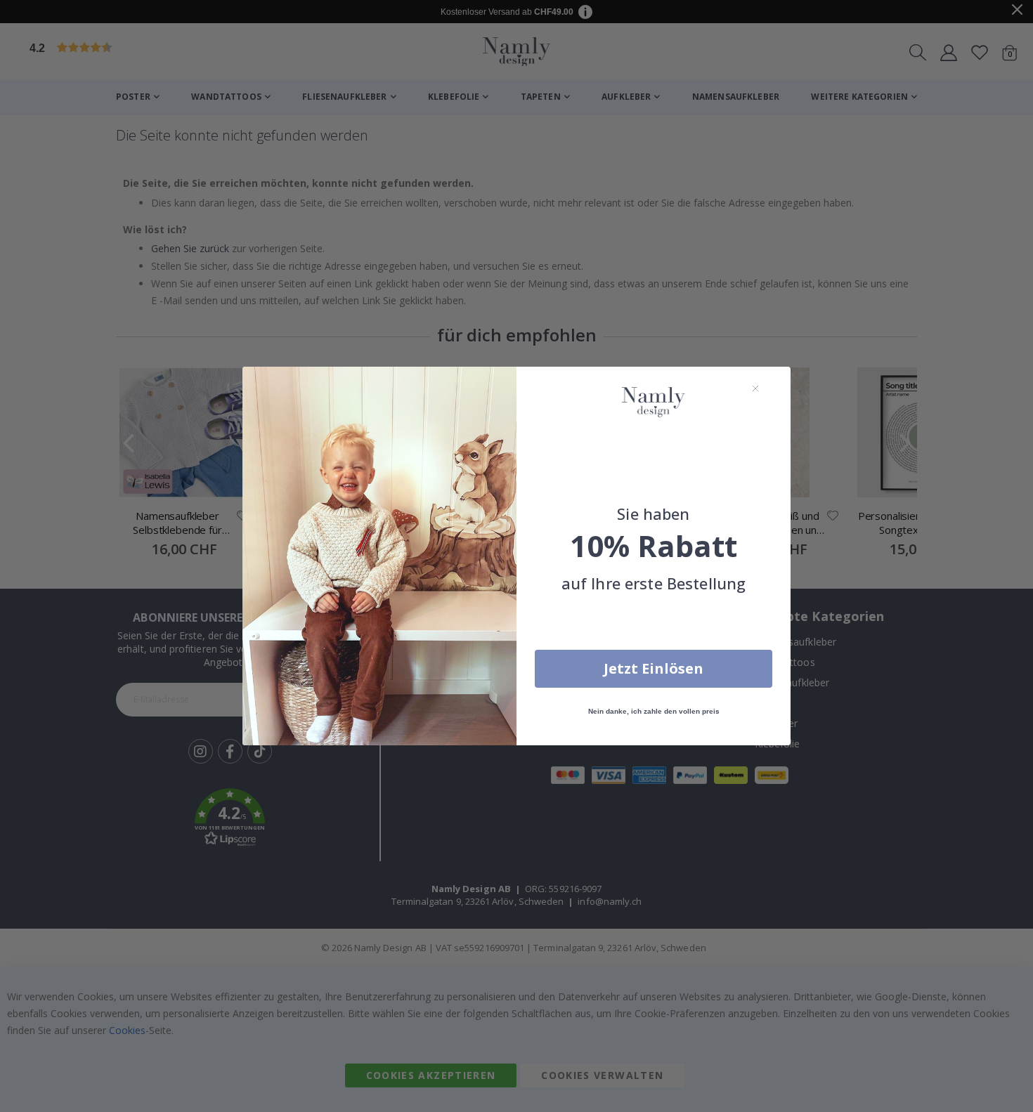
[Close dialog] (755, 388)
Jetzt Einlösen (653, 668)
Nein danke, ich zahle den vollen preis (654, 711)
